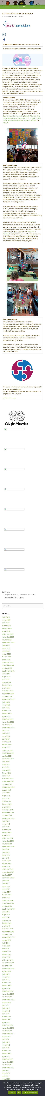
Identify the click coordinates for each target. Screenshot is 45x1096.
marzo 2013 (6, 1017)
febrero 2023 (7, 713)
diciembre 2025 (7, 634)
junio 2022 (6, 733)
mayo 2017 (6, 886)
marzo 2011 (6, 1079)
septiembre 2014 (8, 968)
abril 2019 (5, 827)
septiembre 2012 (8, 1034)
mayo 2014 (6, 977)
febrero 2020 (7, 804)
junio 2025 (6, 645)
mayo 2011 (6, 1073)
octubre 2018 (7, 844)
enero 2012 (6, 1056)
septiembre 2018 (8, 847)
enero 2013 (6, 1022)
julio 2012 (5, 1039)
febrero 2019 (6, 832)
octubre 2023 (7, 696)
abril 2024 (5, 679)
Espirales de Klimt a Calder (13, 598)
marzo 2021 (6, 770)
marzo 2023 (6, 711)
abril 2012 (5, 1048)
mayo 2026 (6, 620)
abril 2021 (5, 767)
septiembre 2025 (8, 643)
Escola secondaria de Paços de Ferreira (22, 120)
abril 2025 (5, 651)
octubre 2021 (7, 756)
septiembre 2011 (8, 1068)
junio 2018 (6, 852)
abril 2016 (5, 917)
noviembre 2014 (8, 963)
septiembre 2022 (8, 728)
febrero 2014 (6, 985)
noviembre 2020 (8, 781)
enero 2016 (6, 926)
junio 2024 (6, 674)
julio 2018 (5, 849)
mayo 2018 (6, 855)
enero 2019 (6, 835)
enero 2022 (6, 747)
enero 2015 (6, 957)
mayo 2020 (6, 796)
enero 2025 (6, 660)
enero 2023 (6, 716)
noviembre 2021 (8, 753)
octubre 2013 (7, 997)
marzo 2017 (6, 892)
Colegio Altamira (30, 116)
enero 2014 (6, 988)
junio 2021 (5, 762)
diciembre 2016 (7, 900)
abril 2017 (5, 889)
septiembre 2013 (8, 1000)
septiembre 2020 (8, 787)
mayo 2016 (6, 915)
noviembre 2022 (8, 722)
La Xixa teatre (18, 116)
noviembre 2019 (8, 813)
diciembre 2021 (7, 750)
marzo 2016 (6, 920)
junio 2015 (6, 943)
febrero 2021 (6, 773)
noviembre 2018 (8, 841)
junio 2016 (6, 912)
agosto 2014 (6, 971)
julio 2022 (5, 730)
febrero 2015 (6, 954)
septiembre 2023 (8, 699)
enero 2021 (6, 776)
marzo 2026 (6, 626)
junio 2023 (6, 702)
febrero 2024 (7, 685)
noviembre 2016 (8, 903)
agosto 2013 (6, 1002)
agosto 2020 (6, 790)
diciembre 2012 (7, 1025)
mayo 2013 (6, 1011)
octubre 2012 (7, 1031)
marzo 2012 (6, 1051)
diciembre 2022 (7, 719)
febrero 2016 (6, 923)
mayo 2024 (6, 677)
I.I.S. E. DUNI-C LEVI (33, 118)
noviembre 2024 (8, 665)
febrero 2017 (6, 895)
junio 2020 (6, 793)
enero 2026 (6, 631)
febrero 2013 (6, 1019)
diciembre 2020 (7, 779)
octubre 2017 (7, 875)
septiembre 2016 (8, 909)
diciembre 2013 (7, 991)
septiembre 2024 (8, 671)
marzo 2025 (6, 654)
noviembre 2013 (8, 994)
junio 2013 (6, 1008)
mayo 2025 (6, 648)
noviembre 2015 (8, 932)
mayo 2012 (6, 1045)
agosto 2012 (6, 1036)
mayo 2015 (6, 946)
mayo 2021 (6, 764)
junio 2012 (5, 1042)
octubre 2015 (7, 934)
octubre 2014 (7, 966)
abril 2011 (5, 1076)
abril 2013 (5, 1014)
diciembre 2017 (7, 869)
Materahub (21, 118)
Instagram (31, 231)
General (7, 592)
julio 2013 (5, 1005)
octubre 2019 (7, 815)
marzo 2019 (6, 830)
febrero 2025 (7, 657)
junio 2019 (6, 821)
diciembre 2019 (7, 810)
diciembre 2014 (7, 960)
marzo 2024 (6, 682)
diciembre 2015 (7, 929)
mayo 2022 (6, 736)
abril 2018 (5, 858)
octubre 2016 (7, 906)
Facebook (7, 234)
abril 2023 (5, 708)
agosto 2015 (6, 940)
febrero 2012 (6, 1053)
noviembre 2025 (8, 637)
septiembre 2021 (8, 759)
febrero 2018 (6, 864)
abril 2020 (5, 798)
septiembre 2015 (8, 937)
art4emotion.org (9, 398)
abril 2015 (5, 949)
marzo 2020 (6, 801)
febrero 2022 (6, 745)
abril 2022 (5, 739)
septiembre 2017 (8, 878)
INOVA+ (6, 123)
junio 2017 (5, 883)
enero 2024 (6, 688)
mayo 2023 (6, 705)
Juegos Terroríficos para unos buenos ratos (19, 595)
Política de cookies (30, 1093)
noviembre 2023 (8, 694)
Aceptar (12, 1093)
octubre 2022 (7, 725)
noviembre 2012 (8, 1028)
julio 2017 (5, 881)
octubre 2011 (7, 1065)
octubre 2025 (7, 640)
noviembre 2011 (8, 1062)
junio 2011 (5, 1070)
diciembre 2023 (7, 691)
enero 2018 (6, 866)
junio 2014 (6, 974)
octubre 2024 (7, 668)
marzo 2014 (6, 983)
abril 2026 (5, 623)
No (19, 1093)
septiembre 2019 (8, 818)
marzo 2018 (6, 861)
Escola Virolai (7, 116)
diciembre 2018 (7, 838)
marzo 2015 (6, 951)
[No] (42, 1088)
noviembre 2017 (8, 872)
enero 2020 (6, 807)
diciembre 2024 (7, 662)
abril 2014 (5, 980)
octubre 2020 (7, 784)
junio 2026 (6, 617)
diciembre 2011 (7, 1059)
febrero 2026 (7, 628)
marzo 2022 (6, 742)
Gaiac (5, 120)
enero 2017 (6, 898)
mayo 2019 (6, 824)
